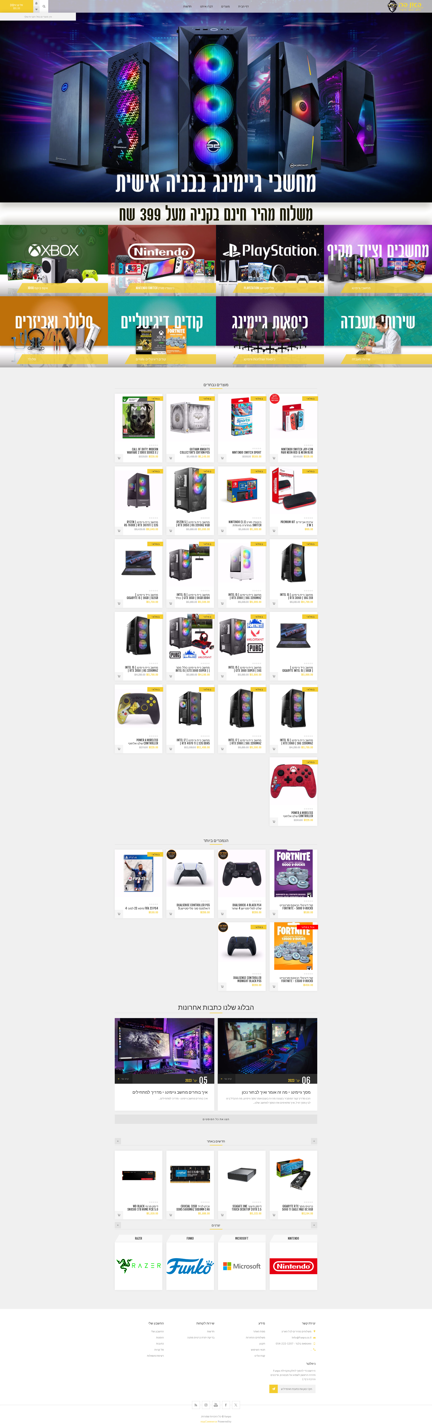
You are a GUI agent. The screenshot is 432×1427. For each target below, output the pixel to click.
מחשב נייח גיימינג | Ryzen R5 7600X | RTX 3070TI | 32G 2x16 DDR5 (141, 525)
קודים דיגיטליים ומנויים (151, 359)
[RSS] (196, 1405)
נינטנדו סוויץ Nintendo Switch (155, 288)
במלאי (311, 398)
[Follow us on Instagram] (206, 1405)
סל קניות (17, 6)
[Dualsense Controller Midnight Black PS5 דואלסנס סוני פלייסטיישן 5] (242, 946)
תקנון (262, 1343)
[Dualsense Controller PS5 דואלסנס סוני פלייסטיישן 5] (190, 873)
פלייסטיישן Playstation (259, 288)
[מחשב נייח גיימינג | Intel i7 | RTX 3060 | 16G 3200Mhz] (242, 708)
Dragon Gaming (242, 1238)
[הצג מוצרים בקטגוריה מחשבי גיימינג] (378, 260)
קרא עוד (228, 1078)
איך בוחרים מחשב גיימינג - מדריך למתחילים (170, 1092)
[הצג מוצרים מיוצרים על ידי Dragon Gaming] (242, 1266)
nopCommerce (209, 1421)
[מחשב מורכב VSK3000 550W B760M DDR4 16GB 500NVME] (293, 1174)
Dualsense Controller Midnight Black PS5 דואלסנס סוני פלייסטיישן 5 (245, 981)
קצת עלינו (259, 1355)
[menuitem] (241, 1331)
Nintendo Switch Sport (246, 452)
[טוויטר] (236, 1405)
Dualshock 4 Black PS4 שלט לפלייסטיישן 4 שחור (246, 906)
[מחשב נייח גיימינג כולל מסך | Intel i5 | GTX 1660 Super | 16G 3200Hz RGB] (190, 635)
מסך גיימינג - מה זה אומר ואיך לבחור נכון (276, 1092)
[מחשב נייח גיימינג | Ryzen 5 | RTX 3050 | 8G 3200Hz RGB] (190, 490)
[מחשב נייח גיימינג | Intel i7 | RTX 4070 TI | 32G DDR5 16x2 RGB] (190, 708)
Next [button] (118, 1141)
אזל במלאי (308, 927)
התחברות (34, 3)
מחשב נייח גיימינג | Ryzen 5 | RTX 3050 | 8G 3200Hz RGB (193, 523)
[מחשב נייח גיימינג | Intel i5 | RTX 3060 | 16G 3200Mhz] (293, 708)
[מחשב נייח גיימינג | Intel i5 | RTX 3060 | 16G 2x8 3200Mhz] (293, 563)
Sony (190, 1238)
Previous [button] (314, 1141)
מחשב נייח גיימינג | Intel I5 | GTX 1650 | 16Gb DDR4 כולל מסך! (193, 598)
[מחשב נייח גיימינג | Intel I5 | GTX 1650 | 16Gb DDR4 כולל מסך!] (190, 563)
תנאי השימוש (258, 1349)
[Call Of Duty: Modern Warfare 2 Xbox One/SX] (138, 417)
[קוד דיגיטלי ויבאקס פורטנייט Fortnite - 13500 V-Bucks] (293, 946)
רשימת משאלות (155, 1355)
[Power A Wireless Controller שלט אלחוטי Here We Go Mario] (293, 781)
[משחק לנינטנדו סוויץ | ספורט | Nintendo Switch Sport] (242, 417)
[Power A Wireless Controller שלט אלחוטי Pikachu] (138, 708)
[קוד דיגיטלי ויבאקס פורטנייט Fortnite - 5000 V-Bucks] (293, 873)
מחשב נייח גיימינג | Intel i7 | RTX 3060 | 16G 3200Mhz (244, 741)
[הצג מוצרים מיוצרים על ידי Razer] (293, 1266)
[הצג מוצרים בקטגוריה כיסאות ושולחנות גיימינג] (270, 331)
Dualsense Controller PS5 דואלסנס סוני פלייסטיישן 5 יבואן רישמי (193, 908)
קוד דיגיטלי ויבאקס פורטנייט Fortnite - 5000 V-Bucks (296, 906)
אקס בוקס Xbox (38, 288)
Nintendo (138, 1238)
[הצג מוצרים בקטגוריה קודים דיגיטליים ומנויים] (162, 331)
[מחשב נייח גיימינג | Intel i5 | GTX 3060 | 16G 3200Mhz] (242, 563)
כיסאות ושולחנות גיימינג (259, 359)
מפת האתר (259, 1331)
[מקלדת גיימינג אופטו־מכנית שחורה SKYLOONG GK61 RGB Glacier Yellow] (138, 1174)
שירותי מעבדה (361, 359)
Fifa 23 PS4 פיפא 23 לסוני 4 (141, 908)
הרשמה (273, 1389)
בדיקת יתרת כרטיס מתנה (200, 1337)
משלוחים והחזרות (255, 1337)
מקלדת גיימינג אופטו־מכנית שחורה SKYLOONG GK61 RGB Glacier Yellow (141, 1209)
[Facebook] (226, 1405)
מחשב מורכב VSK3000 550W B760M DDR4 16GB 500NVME (299, 1209)
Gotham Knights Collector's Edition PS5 (195, 451)
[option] (216, 101)
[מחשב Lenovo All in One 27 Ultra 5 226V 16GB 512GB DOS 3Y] (242, 1174)
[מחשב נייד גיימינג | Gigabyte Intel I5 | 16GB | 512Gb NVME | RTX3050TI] (293, 635)
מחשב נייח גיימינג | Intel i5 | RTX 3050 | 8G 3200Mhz (141, 669)
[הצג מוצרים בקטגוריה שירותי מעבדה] (378, 331)
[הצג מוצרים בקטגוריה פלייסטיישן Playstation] (270, 260)
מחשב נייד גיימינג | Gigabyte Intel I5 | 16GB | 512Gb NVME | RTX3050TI (297, 671)
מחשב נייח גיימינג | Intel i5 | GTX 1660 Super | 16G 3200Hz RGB (244, 671)
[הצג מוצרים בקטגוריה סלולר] (54, 331)
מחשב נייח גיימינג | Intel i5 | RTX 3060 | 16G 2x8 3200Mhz (296, 598)
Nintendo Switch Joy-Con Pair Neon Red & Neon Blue (297, 451)
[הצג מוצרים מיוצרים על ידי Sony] (190, 1266)
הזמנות (160, 1337)
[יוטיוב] (216, 1405)
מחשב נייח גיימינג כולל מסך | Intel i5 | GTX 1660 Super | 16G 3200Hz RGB (193, 671)
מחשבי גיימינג (361, 288)
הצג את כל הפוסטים (216, 1119)
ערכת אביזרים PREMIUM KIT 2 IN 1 (297, 523)
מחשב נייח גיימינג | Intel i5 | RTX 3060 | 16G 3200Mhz (244, 596)
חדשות (210, 1331)
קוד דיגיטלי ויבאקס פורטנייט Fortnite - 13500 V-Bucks (296, 979)
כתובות (160, 1343)
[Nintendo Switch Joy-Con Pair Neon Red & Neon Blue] (293, 417)
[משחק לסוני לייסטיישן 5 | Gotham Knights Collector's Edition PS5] (190, 417)
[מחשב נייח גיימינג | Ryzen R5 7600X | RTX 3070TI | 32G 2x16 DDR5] (138, 490)
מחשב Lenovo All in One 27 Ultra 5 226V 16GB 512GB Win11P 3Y (193, 1209)
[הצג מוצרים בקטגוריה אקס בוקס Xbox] (54, 260)
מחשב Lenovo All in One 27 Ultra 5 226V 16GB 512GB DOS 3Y (244, 1209)
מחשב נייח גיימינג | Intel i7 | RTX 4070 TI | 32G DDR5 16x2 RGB (193, 743)
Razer (293, 1238)
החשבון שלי (157, 1331)
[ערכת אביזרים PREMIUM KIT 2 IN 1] (293, 490)
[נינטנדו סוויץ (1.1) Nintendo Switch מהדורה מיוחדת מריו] (242, 490)
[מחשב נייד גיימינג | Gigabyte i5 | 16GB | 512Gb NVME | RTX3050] (138, 563)
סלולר (32, 359)
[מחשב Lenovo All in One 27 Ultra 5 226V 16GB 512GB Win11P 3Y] (190, 1174)
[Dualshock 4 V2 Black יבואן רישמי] (242, 873)
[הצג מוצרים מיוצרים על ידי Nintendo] (138, 1266)
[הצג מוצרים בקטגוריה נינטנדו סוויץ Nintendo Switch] (162, 260)
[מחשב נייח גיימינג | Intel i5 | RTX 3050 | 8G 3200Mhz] (138, 635)
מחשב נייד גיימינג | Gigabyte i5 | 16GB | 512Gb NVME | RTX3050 (142, 598)
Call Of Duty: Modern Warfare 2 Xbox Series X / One (142, 453)
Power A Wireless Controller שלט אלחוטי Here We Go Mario (298, 816)
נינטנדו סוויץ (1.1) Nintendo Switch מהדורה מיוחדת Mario (245, 525)
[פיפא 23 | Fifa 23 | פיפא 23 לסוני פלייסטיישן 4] (138, 873)
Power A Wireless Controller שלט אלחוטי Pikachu (143, 743)
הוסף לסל (274, 458)
